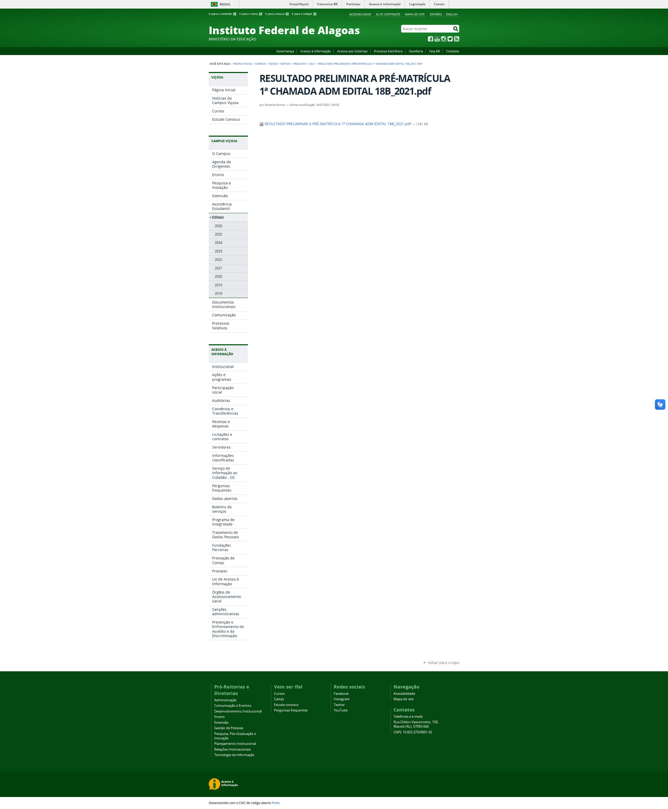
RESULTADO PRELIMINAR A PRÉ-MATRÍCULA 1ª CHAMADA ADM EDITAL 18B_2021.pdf (338, 124)
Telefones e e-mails (408, 716)
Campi (279, 699)
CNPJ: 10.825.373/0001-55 (412, 732)
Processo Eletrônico (388, 51)
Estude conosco (286, 705)
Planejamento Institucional (235, 743)
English (452, 14)
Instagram (443, 38)
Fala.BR (434, 51)
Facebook (430, 38)
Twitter (450, 38)
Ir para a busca (276, 13)
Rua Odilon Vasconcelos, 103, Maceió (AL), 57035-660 (415, 724)
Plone (276, 803)
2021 (312, 63)
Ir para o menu (250, 13)
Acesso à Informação (315, 51)
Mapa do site (415, 14)
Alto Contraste (388, 14)
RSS (456, 38)
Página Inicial (242, 63)
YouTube (437, 38)
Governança (285, 51)
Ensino (219, 717)
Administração (225, 700)
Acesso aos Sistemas (352, 51)
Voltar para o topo (443, 662)
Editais (285, 63)
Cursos (279, 693)
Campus (260, 63)
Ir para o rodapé (303, 13)
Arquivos (299, 63)
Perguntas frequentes (291, 710)
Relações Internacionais (232, 749)
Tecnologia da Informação (234, 755)
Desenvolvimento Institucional (238, 711)
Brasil (225, 4)
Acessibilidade (360, 14)
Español (436, 14)
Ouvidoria (416, 51)
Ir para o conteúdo (222, 13)
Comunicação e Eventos (232, 705)
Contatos (452, 51)
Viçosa (273, 63)
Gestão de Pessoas (228, 728)
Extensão (221, 722)
